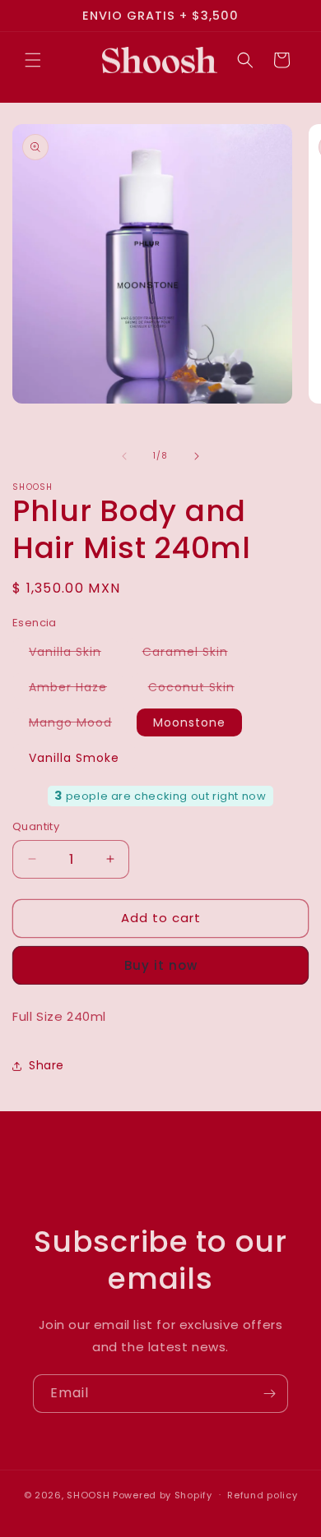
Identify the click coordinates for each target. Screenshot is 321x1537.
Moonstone (189, 722)
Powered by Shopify (162, 1494)
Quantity (35, 826)
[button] (33, 60)
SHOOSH (90, 1494)
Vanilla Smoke (74, 758)
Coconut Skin (199, 689)
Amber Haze (76, 689)
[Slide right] (197, 456)
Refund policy (262, 1495)
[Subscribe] (269, 1393)
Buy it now (161, 965)
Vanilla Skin (73, 654)
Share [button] (46, 1065)
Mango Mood (78, 724)
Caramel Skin (193, 654)
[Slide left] (124, 456)
